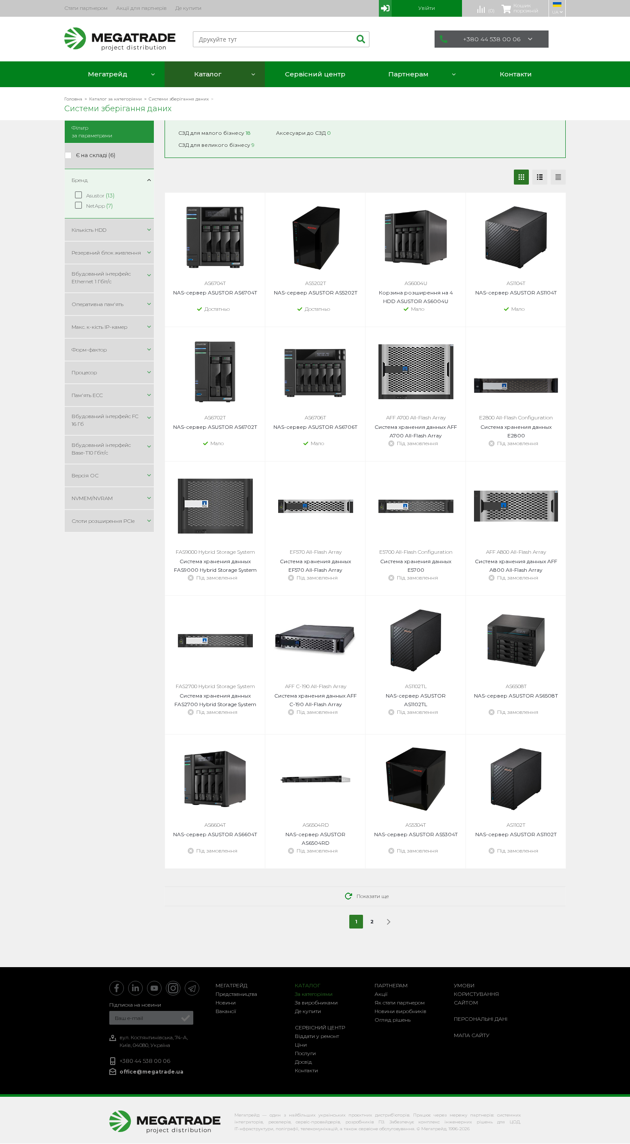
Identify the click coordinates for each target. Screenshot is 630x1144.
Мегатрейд (231, 985)
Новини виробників (400, 1011)
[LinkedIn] (135, 988)
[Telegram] (192, 988)
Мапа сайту (471, 1035)
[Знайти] (359, 39)
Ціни (301, 1044)
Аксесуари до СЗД (303, 133)
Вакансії (226, 1011)
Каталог (308, 985)
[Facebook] (116, 988)
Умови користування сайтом (476, 994)
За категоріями (314, 994)
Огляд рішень (393, 1020)
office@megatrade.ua (151, 1071)
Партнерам (391, 985)
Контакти (306, 1070)
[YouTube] (154, 988)
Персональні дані (480, 1019)
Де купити (308, 1011)
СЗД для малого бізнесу (214, 133)
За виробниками (316, 1002)
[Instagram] (173, 988)
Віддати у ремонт (317, 1036)
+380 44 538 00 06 (491, 39)
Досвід (303, 1062)
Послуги (305, 1053)
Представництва (236, 994)
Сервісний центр (320, 1027)
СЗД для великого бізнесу (216, 145)
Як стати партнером (400, 1002)
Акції (381, 994)
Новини (226, 1002)
